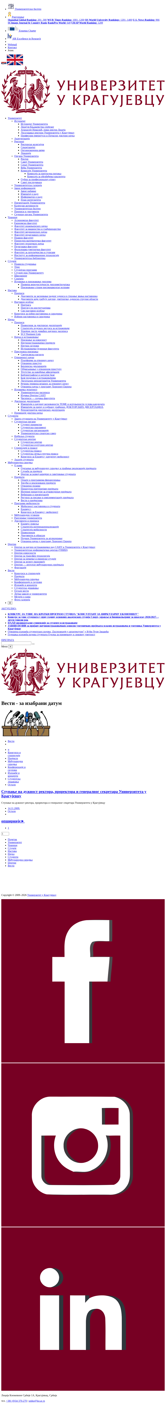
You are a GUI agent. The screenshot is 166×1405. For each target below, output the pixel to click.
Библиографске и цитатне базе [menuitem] (38, 375)
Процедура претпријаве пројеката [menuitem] (39, 488)
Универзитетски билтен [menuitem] (27, 208)
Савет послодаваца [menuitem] (31, 182)
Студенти (13, 857)
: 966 (146, 19)
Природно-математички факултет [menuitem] (32, 240)
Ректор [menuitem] (24, 159)
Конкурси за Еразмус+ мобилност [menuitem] (39, 512)
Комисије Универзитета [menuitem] (34, 170)
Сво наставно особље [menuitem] (33, 310)
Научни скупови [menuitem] (30, 345)
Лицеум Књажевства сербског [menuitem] (37, 126)
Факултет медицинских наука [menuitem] (30, 232)
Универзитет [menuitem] (15, 118)
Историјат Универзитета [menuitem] (34, 124)
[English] (15, 64)
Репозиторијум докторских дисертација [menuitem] (43, 410)
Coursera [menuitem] (19, 278)
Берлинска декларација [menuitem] (33, 366)
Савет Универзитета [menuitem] (32, 162)
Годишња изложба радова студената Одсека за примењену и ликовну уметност (51, 634)
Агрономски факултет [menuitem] (26, 220)
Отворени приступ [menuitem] (31, 363)
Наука (11, 854)
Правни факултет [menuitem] (23, 237)
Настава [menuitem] (12, 290)
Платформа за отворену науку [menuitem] (37, 360)
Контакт (12, 47)
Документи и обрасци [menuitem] (33, 535)
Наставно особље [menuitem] (24, 302)
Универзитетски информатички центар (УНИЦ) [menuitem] (41, 550)
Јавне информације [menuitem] (25, 188)
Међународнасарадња (15, 763)
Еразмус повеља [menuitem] (30, 523)
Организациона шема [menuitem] (33, 150)
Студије (12, 848)
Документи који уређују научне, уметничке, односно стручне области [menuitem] (59, 299)
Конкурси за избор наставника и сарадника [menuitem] (38, 313)
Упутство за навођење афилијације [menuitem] (40, 372)
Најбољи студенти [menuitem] (24, 436)
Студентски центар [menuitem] (31, 442)
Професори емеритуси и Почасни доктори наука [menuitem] (48, 135)
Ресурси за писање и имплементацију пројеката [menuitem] (47, 497)
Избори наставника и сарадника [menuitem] (32, 316)
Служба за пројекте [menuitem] (31, 471)
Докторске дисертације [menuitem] (27, 401)
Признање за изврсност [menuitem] (34, 340)
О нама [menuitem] (18, 465)
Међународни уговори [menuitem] (26, 515)
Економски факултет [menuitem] (25, 223)
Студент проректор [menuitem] (31, 424)
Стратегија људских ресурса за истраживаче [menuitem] (45, 328)
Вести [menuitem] (11, 570)
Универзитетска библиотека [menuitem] (29, 258)
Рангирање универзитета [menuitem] (28, 518)
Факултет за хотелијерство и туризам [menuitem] (34, 252)
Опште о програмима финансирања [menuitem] (40, 480)
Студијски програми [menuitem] (25, 269)
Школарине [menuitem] (20, 275)
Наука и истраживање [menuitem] (26, 337)
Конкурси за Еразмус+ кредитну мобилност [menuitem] (45, 456)
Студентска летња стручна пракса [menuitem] (39, 453)
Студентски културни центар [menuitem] (37, 445)
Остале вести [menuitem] (21, 590)
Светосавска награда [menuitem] (32, 354)
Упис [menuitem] (17, 267)
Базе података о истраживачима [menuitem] (38, 377)
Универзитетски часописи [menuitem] (35, 392)
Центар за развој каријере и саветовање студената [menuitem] (48, 474)
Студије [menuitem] (12, 261)
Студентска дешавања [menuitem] (26, 588)
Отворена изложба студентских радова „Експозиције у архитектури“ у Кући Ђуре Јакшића (58, 631)
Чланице (12, 845)
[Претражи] (33, 643)
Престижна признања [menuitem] (26, 351)
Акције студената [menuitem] (24, 459)
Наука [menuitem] (11, 319)
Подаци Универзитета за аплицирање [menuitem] (41, 538)
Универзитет (15, 842)
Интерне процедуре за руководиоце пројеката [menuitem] (46, 491)
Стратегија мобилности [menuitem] (34, 529)
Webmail (12, 44)
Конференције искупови (17, 768)
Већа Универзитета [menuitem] (31, 167)
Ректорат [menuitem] (19, 141)
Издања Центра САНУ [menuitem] (33, 395)
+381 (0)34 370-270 (16, 1400)
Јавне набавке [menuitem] (28, 191)
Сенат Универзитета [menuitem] (32, 164)
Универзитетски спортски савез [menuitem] (38, 433)
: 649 (59, 22)
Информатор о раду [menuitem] (31, 197)
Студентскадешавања (14, 780)
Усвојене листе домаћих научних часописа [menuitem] (44, 331)
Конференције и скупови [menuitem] (28, 582)
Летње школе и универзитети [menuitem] (30, 593)
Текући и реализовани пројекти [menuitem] (38, 483)
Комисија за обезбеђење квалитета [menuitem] (46, 176)
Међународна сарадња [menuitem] (20, 462)
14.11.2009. (14, 808)
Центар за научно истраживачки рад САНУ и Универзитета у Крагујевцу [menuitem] (54, 547)
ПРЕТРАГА (7, 640)
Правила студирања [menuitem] (25, 264)
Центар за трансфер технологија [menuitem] (32, 555)
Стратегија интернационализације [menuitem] (40, 526)
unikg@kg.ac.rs (37, 1400)
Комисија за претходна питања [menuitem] (44, 173)
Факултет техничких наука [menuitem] (29, 243)
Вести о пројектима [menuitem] (31, 500)
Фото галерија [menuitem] (22, 599)
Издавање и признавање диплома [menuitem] (32, 281)
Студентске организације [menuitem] (35, 430)
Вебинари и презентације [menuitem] (35, 494)
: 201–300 (27, 19)
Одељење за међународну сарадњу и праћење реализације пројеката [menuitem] (58, 468)
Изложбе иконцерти (14, 774)
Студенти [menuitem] (13, 415)
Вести (11, 741)
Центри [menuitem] (12, 544)
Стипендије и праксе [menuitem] (25, 448)
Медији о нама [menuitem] (22, 596)
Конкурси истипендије (14, 754)
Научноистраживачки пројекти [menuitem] (38, 342)
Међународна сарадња (20, 859)
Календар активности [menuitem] (26, 205)
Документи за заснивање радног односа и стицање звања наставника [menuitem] (59, 296)
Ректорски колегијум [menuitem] (32, 144)
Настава (12, 851)
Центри (12, 862)
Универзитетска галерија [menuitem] (28, 185)
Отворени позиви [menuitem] (30, 485)
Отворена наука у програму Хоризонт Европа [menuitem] (46, 386)
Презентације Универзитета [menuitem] (29, 202)
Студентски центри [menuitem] (25, 439)
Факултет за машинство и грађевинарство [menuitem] (37, 229)
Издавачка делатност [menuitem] (25, 389)
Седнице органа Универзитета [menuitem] (31, 214)
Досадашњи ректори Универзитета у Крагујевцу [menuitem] (47, 132)
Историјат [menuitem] (19, 121)
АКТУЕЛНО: (8, 608)
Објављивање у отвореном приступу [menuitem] (41, 369)
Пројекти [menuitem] (19, 477)
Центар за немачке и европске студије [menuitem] (35, 558)
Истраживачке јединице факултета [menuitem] (40, 348)
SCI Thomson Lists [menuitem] (31, 334)
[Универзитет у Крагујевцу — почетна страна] (83, 112)
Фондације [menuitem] (20, 567)
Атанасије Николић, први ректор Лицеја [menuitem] (43, 129)
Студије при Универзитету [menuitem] (29, 272)
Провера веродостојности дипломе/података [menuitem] (45, 284)
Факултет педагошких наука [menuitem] (30, 234)
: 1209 (87, 22)
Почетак (12, 839)
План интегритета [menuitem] (31, 199)
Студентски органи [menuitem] (25, 421)
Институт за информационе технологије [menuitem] (36, 255)
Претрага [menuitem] (26, 305)
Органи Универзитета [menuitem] (26, 156)
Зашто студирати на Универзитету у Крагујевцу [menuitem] (40, 418)
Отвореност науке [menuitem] (24, 357)
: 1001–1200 (65, 19)
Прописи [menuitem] (19, 293)
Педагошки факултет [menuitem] (25, 246)
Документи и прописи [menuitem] (26, 520)
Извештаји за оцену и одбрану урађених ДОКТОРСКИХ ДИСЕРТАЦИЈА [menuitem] (62, 407)
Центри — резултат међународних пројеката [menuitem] (39, 564)
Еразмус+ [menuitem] (26, 509)
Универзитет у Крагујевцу (41, 895)
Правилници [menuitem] (28, 532)
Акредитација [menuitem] (22, 138)
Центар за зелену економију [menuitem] (29, 561)
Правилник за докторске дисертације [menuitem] (41, 325)
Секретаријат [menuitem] (28, 147)
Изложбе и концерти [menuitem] (25, 585)
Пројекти (13, 758)
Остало (12, 784)
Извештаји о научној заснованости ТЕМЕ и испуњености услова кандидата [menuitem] (63, 404)
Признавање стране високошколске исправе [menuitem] (45, 287)
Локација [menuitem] (26, 153)
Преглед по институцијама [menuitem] (35, 307)
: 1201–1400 (108, 19)
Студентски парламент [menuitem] (33, 427)
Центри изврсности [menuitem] (25, 553)
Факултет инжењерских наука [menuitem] (30, 226)
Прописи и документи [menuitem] (26, 211)
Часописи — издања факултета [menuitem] (38, 398)
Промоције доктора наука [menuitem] (28, 412)
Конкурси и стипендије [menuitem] (27, 573)
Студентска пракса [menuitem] (31, 450)
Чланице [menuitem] (12, 217)
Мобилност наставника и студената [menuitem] (40, 506)
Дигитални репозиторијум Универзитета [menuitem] (43, 380)
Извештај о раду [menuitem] (30, 194)
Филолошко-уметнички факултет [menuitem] (32, 249)
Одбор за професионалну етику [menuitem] (38, 179)
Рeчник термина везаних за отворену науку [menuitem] (45, 383)
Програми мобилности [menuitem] (27, 503)
